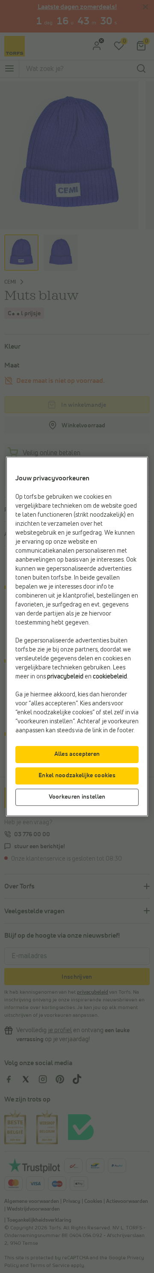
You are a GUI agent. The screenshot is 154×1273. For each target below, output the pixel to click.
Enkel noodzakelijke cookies (77, 776)
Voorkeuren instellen (77, 797)
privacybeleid (65, 677)
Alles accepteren (77, 754)
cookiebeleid (110, 677)
